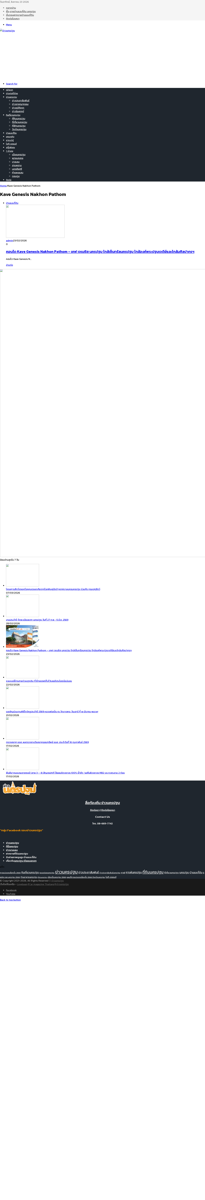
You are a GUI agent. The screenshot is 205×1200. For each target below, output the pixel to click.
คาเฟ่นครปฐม (134, 872)
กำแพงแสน (17, 172)
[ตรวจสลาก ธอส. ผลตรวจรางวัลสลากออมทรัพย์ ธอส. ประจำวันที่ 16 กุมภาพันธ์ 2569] (22, 738)
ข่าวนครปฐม (11, 97)
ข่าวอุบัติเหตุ (18, 108)
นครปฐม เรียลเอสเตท (25, 861)
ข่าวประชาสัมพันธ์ (20, 100)
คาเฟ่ (123, 872)
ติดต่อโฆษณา (13, 18)
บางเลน (16, 162)
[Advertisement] (102, 55)
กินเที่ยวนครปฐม (13, 115)
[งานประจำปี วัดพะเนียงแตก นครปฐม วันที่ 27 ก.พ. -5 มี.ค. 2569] (22, 616)
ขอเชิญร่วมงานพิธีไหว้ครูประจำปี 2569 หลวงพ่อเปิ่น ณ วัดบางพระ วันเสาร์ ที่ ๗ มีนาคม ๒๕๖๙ (52, 711)
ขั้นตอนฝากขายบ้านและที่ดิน (20, 15)
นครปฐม (184, 872)
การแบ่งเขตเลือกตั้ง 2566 (10, 872)
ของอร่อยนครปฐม (46, 872)
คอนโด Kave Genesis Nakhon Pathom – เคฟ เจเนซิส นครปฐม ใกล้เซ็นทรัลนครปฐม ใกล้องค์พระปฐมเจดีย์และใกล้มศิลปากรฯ (100, 251)
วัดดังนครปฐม (19, 129)
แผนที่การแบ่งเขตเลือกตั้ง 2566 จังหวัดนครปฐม (86, 877)
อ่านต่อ (9, 265)
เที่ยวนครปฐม (42, 877)
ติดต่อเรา (95, 810)
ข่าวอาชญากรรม (20, 104)
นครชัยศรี (17, 169)
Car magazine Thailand (42, 884)
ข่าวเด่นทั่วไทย (12, 93)
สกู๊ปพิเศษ (10, 147)
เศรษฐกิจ (10, 136)
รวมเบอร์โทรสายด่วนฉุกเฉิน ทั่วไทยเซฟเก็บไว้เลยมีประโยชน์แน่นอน (39, 681)
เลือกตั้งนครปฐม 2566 (57, 877)
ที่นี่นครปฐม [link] (12, 846)
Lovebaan (22, 884)
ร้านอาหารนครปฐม (29, 877)
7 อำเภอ (9, 151)
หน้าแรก (9, 90)
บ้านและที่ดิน (11, 133)
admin (9, 240)
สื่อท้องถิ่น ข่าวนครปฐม (102, 802)
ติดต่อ (8, 180)
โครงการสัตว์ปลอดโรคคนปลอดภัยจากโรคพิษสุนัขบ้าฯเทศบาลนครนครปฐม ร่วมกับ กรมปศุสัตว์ (53, 589)
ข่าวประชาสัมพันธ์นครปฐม (109, 872)
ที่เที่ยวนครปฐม (19, 122)
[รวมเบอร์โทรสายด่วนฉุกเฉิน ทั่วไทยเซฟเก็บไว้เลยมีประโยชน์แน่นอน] (22, 677)
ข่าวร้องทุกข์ (18, 111)
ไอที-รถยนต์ (11, 144)
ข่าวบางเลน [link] (12, 850)
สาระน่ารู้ (10, 140)
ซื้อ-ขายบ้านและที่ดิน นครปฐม (21, 11)
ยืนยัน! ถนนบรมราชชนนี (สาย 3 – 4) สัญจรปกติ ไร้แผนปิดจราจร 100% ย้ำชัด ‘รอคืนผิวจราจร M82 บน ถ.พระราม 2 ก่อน (65, 773)
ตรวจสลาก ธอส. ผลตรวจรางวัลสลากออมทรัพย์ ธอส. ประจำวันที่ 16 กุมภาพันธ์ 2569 (47, 742)
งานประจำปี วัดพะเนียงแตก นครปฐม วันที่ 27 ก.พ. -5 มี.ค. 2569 (37, 620)
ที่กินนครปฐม (18, 118)
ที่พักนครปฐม (19, 126)
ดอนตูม (16, 176)
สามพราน (17, 165)
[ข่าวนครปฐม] (7, 30)
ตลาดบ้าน (11, 8)
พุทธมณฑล (17, 158)
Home (3, 186)
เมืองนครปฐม (19, 154)
